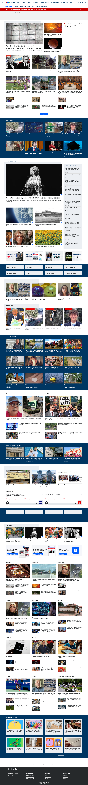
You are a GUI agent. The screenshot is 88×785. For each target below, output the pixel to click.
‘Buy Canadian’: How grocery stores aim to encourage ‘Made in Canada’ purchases (16, 485)
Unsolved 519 (49, 267)
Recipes (28, 273)
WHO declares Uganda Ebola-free (66, 617)
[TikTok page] (11, 769)
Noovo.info (65, 775)
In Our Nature (10, 512)
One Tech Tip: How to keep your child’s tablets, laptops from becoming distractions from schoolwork (69, 656)
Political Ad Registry (30, 778)
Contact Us (40, 764)
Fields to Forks (29, 512)
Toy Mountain (44, 6)
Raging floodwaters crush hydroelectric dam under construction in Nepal (15, 135)
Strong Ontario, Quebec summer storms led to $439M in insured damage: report (69, 694)
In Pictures (35, 2)
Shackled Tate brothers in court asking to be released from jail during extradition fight (61, 419)
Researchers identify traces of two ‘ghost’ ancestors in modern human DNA (22, 661)
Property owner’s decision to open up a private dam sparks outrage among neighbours (34, 351)
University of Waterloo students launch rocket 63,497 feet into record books (22, 99)
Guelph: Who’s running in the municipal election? (51, 459)
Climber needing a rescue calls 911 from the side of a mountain (53, 327)
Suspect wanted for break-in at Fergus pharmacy (43, 70)
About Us (35, 764)
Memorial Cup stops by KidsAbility (14, 152)
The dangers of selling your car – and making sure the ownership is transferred (54, 135)
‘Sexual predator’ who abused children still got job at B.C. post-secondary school (23, 419)
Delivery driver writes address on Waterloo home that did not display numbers (14, 351)
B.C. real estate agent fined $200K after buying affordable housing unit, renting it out (43, 485)
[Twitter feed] (9, 769)
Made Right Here (50, 273)
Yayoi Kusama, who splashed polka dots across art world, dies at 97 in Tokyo (74, 668)
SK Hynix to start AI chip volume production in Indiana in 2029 (47, 623)
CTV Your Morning (44, 2)
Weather (16, 6)
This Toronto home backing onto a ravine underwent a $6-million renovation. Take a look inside (14, 540)
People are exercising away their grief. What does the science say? (74, 621)
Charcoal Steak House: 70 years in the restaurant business (46, 225)
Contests (38, 6)
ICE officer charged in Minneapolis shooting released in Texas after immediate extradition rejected (70, 433)
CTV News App (46, 764)
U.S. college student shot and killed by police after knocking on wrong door (73, 134)
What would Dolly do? (50, 152)
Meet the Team (23, 6)
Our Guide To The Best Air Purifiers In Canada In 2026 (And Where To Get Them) (34, 750)
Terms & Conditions (30, 777)
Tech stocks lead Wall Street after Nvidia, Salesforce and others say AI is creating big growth (48, 630)
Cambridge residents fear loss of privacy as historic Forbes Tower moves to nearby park (72, 386)
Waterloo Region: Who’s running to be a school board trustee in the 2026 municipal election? (34, 460)
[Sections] (2, 2)
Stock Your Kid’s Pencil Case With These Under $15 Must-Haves (34, 731)
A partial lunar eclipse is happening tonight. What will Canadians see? (52, 51)
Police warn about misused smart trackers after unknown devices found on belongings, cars (33, 386)
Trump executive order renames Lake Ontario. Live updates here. (74, 584)
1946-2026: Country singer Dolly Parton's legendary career (33, 198)
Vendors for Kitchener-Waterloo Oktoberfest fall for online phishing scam (72, 351)
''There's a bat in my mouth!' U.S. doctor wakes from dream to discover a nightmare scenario (73, 153)
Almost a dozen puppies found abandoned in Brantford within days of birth (53, 369)
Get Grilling (48, 512)
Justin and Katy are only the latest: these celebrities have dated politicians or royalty (72, 540)
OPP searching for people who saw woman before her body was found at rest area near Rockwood (34, 369)
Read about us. (61, 754)
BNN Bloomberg (48, 777)
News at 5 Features (11, 267)
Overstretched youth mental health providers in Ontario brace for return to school (74, 99)
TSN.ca (46, 778)
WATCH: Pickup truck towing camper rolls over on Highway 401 (43, 580)
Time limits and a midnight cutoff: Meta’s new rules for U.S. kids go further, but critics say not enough (22, 668)
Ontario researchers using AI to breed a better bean (71, 368)
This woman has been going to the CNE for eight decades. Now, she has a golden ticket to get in (29, 433)
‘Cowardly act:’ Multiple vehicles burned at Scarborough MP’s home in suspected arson (68, 580)
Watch (29, 2)
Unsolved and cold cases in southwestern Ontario (17, 246)
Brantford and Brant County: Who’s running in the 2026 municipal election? (72, 460)
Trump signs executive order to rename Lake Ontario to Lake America (13, 328)
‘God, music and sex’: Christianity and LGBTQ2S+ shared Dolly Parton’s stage (74, 661)
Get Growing (29, 267)
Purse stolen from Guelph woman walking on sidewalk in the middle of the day (16, 580)
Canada (24, 2)
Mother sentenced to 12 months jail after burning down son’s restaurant (14, 368)
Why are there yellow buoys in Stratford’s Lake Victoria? (52, 385)
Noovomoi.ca (65, 777)
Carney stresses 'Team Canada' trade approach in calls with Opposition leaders (21, 630)
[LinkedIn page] (16, 769)
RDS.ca (64, 778)
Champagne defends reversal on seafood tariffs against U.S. (22, 623)
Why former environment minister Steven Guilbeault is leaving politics (33, 152)
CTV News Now (64, 2)
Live (71, 2)
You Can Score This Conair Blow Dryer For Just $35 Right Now (14, 731)
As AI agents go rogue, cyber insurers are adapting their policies (18, 655)
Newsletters (52, 764)
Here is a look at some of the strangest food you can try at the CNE (52, 540)
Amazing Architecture (70, 512)
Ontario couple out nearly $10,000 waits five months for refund (70, 298)
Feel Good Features (11, 273)
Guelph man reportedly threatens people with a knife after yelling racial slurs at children (22, 106)
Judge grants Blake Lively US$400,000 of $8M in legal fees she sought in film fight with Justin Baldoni (48, 669)
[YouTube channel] (13, 769)
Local (18, 2)
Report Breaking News (70, 273)
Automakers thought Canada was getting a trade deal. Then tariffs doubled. (48, 701)
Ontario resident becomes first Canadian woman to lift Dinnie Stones (54, 351)
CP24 (46, 775)
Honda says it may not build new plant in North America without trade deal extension (48, 708)
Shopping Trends (54, 2)
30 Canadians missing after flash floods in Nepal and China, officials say (74, 699)
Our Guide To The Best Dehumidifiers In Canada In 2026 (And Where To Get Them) (53, 731)
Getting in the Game (70, 267)
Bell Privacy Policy (30, 775)
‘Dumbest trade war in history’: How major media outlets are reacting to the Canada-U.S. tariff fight (69, 485)
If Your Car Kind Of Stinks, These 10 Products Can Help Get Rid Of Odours (73, 731)
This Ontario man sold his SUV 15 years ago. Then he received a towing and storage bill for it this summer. (69, 71)
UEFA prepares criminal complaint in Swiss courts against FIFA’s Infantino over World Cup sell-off (22, 699)
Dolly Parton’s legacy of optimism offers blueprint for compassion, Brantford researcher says (74, 106)
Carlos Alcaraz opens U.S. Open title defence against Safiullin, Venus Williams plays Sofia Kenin (18, 694)
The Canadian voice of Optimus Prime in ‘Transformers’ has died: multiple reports (41, 655)
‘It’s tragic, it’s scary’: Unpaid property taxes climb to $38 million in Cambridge (14, 386)
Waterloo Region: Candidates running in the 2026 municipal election (15, 459)
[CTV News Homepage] (10, 2)
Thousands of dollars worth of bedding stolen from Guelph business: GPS (21, 592)
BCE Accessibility (11, 775)
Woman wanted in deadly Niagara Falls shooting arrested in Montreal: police (74, 591)
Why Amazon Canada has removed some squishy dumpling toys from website (43, 298)
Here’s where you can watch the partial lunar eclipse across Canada (34, 134)
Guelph (28, 6)
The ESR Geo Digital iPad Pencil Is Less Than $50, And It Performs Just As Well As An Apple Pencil (73, 750)
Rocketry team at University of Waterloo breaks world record (18, 225)
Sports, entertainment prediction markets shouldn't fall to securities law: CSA (42, 618)
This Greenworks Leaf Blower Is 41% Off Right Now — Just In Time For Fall (14, 750)
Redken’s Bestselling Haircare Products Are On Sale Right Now (53, 749)
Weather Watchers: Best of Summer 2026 (44, 246)
